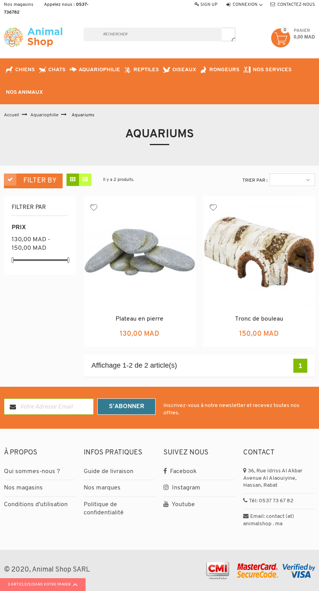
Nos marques (102, 488)
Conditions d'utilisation (36, 505)
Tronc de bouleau (259, 319)
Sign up (208, 5)
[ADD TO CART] (158, 340)
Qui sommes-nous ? (32, 471)
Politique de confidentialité (104, 509)
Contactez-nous (296, 5)
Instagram (185, 488)
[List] (85, 180)
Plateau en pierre (139, 319)
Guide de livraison (108, 471)
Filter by (40, 180)
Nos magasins (18, 4)
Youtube (182, 505)
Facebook (182, 471)
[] (228, 34)
